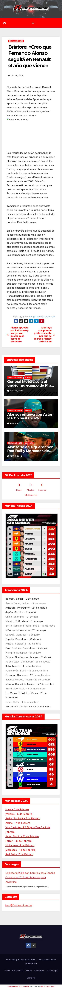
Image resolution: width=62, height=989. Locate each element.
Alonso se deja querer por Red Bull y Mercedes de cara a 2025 (30, 451)
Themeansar (31, 963)
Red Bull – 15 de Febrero (19, 854)
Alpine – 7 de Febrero (17, 822)
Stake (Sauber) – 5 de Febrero (22, 818)
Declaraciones (16, 41)
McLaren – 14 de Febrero (19, 845)
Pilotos (29, 970)
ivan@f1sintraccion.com (18, 905)
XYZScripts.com (47, 987)
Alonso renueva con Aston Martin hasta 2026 (30, 416)
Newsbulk (48, 959)
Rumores (29, 443)
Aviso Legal (52, 970)
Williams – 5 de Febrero (18, 813)
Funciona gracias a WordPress (21, 959)
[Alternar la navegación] (33, 23)
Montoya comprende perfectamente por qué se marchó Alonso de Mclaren (42, 334)
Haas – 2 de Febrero (17, 809)
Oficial (28, 377)
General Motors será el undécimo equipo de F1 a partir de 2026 (29, 385)
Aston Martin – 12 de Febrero (22, 836)
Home (7, 970)
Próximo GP (17, 970)
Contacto (31, 978)
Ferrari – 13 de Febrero (18, 840)
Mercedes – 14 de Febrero (20, 849)
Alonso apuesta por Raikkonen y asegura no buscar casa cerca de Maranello (20, 334)
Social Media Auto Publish (18, 987)
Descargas (39, 970)
